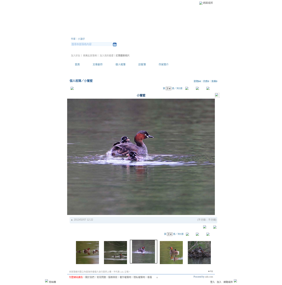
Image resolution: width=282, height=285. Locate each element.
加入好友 (75, 55)
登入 (212, 282)
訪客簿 (142, 64)
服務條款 (112, 277)
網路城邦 (208, 2)
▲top (210, 271)
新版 (187, 34)
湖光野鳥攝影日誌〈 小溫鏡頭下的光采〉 (122, 34)
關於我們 (89, 277)
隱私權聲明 (139, 277)
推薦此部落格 (90, 55)
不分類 (202, 219)
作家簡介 (164, 64)
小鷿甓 (88, 80)
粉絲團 (52, 282)
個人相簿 (120, 64)
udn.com (209, 276)
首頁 (77, 64)
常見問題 (101, 277)
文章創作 (98, 64)
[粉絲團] (46, 280)
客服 (149, 277)
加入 (219, 282)
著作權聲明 (125, 277)
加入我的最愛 (107, 55)
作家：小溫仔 (78, 39)
